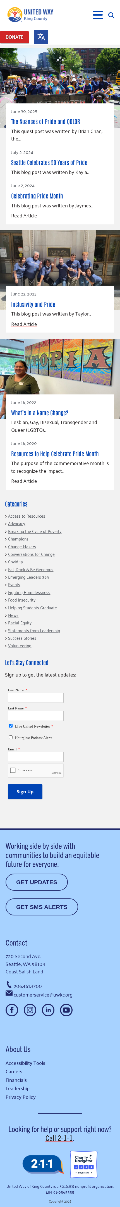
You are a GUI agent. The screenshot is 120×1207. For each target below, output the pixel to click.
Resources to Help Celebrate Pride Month (55, 453)
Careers (14, 1071)
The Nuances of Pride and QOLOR (45, 121)
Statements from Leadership (34, 630)
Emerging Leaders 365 (28, 577)
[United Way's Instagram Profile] (30, 1010)
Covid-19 (15, 561)
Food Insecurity (21, 600)
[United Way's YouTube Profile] (66, 1010)
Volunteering (19, 645)
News (13, 615)
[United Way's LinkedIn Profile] (48, 1010)
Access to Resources (26, 516)
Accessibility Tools (25, 1062)
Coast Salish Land (24, 971)
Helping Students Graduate (32, 607)
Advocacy (16, 523)
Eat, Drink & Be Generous (30, 569)
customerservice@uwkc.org (43, 994)
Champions (18, 538)
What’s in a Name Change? (39, 412)
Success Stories (22, 638)
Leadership (18, 1088)
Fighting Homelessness (29, 592)
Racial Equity (20, 622)
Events (14, 584)
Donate (14, 37)
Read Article (24, 215)
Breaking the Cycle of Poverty (34, 531)
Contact (16, 942)
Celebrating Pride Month (37, 195)
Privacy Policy (21, 1096)
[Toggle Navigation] (98, 15)
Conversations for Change (31, 554)
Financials (16, 1079)
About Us (18, 1048)
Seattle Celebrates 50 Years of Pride (49, 162)
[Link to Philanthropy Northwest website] (43, 1165)
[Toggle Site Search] (111, 15)
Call (59, 1137)
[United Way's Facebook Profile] (12, 1010)
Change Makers (22, 546)
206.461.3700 (28, 985)
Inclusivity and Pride (33, 304)
